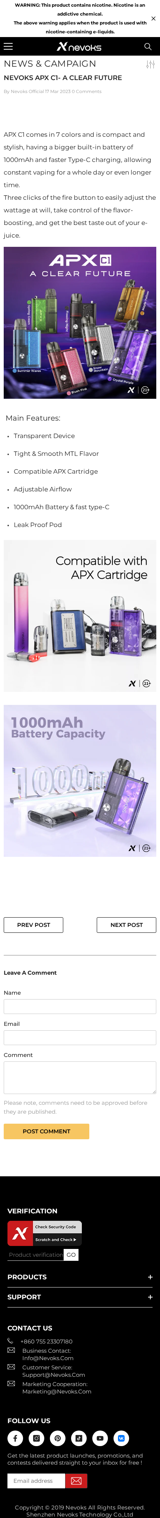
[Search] (148, 46)
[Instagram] (36, 1438)
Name (12, 992)
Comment (18, 1054)
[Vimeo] (121, 1438)
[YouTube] (100, 1438)
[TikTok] (79, 1438)
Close (153, 18)
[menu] (8, 46)
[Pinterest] (57, 1438)
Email (12, 1023)
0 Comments (87, 91)
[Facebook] (15, 1438)
